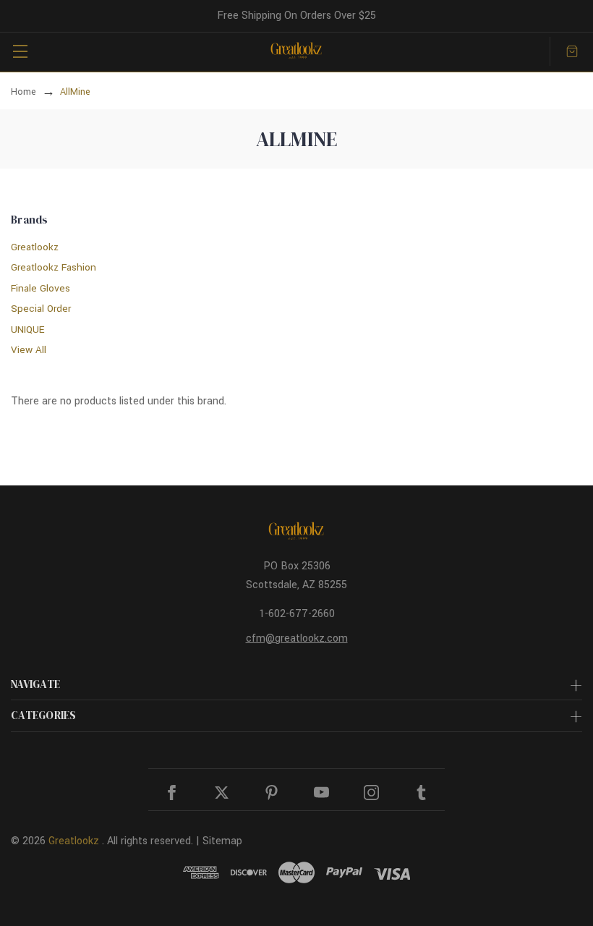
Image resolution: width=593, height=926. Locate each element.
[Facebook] (171, 792)
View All (28, 350)
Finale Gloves (40, 288)
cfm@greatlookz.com (297, 638)
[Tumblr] (421, 792)
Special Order (41, 308)
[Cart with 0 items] (572, 51)
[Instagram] (371, 792)
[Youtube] (321, 792)
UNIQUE (27, 329)
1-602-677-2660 (297, 613)
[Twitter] (221, 792)
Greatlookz (35, 247)
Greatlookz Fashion (53, 267)
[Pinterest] (271, 792)
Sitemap (222, 841)
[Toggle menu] (20, 51)
